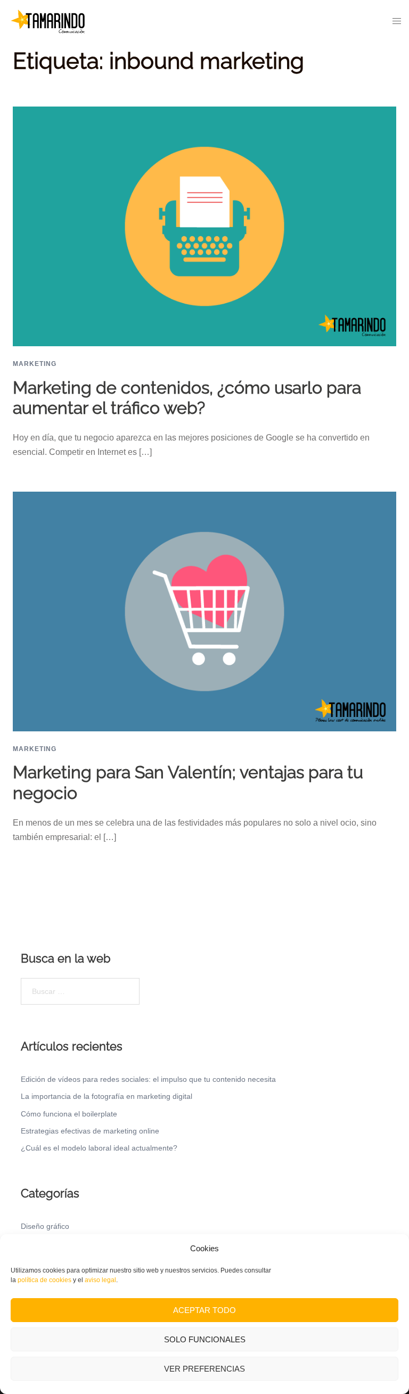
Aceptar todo (204, 1310)
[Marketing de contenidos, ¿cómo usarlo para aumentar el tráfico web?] (204, 226)
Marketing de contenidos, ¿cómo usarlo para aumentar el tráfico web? (187, 398)
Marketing (34, 364)
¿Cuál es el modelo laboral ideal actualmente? (99, 1148)
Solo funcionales (205, 1339)
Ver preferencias (204, 1368)
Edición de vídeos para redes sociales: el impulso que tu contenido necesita (148, 1079)
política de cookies (44, 1280)
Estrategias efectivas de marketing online (90, 1131)
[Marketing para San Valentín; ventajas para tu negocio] (204, 611)
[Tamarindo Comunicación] (48, 21)
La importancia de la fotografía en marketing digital (106, 1096)
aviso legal (100, 1280)
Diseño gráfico (45, 1226)
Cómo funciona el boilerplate (69, 1114)
